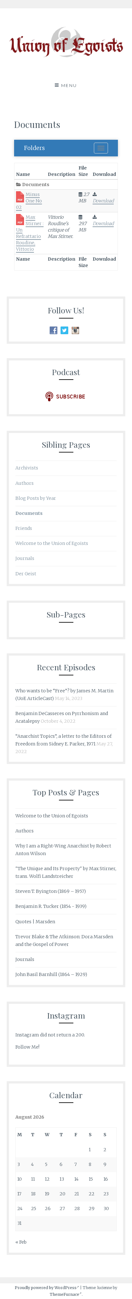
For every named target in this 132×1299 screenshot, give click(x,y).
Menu (69, 85)
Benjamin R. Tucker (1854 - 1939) (51, 906)
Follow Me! (27, 1047)
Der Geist (25, 574)
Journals (24, 558)
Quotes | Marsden (35, 922)
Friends (23, 528)
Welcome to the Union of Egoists (51, 543)
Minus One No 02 (29, 201)
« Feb (21, 1242)
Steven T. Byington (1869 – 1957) (50, 891)
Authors (24, 483)
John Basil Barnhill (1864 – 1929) (51, 974)
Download (103, 201)
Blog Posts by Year (35, 498)
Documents (29, 513)
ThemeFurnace (64, 1294)
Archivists (26, 468)
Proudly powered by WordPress (46, 1287)
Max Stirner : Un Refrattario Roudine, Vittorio (30, 233)
